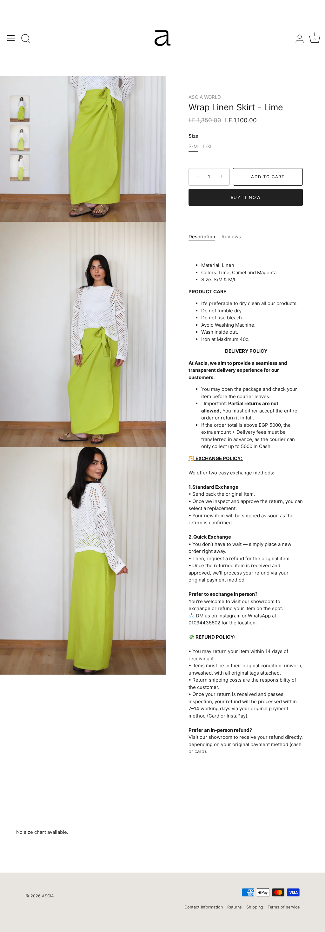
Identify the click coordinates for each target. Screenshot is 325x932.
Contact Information (203, 907)
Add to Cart (268, 176)
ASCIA (48, 896)
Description (202, 237)
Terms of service (284, 907)
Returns (234, 907)
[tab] (205, 237)
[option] (20, 110)
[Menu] (11, 38)
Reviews (231, 237)
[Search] (26, 39)
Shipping (254, 907)
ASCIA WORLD (205, 97)
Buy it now (246, 197)
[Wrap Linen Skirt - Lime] (20, 109)
